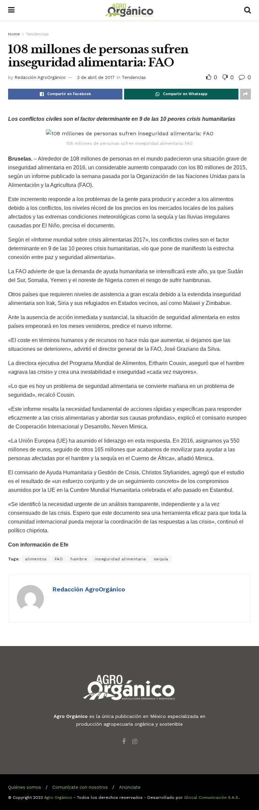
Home (14, 34)
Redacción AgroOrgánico (40, 77)
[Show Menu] (11, 10)
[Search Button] (247, 10)
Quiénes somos (24, 787)
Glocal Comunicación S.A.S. (211, 797)
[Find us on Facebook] (123, 742)
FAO (59, 559)
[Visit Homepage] (129, 10)
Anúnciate (130, 787)
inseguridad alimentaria (120, 559)
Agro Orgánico (58, 797)
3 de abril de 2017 (96, 77)
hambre (78, 559)
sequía (161, 559)
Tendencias (37, 34)
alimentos (36, 559)
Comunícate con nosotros (80, 787)
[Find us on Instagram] (134, 742)
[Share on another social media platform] (245, 94)
